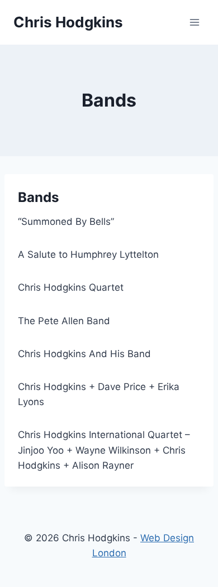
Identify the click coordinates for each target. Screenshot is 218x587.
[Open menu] (194, 22)
